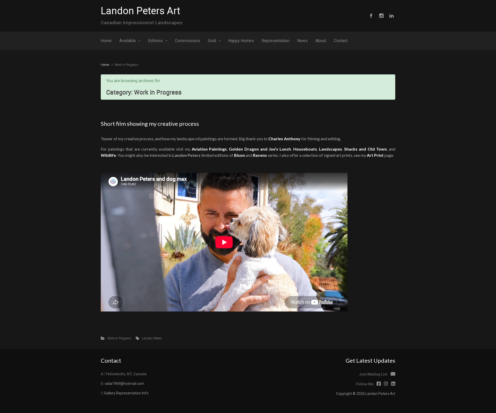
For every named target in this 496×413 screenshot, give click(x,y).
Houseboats (305, 148)
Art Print (375, 155)
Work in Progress (119, 338)
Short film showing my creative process (150, 123)
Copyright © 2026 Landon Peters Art (365, 394)
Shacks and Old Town (365, 148)
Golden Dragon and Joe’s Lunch (260, 148)
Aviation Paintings (209, 148)
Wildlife (108, 155)
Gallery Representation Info (126, 393)
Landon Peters (152, 338)
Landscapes (330, 148)
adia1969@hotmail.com (124, 383)
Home (105, 65)
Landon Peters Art (140, 11)
